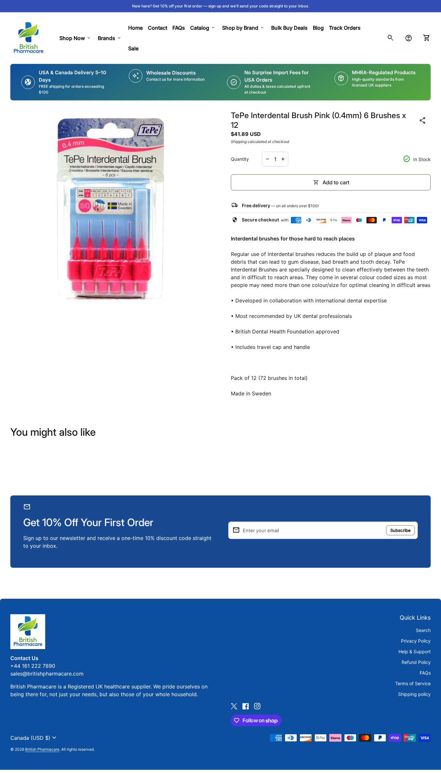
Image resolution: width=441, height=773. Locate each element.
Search (423, 630)
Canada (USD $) (34, 738)
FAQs (178, 28)
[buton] (34, 738)
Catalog (203, 28)
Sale (133, 48)
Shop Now (75, 38)
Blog (318, 28)
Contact (157, 28)
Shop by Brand (243, 28)
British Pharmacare (42, 749)
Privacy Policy (416, 641)
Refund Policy (416, 662)
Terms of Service (413, 683)
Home (135, 28)
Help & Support (414, 651)
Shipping (239, 141)
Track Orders (346, 27)
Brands (110, 38)
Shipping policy (414, 694)
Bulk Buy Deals (289, 28)
